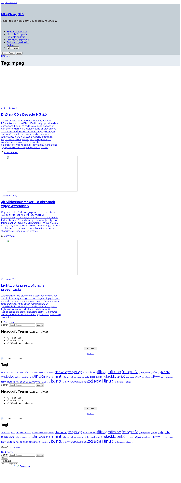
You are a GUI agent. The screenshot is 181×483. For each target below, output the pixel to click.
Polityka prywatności (18, 42)
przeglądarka (147, 377)
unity (65, 382)
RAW (156, 376)
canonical (35, 372)
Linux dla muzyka (16, 37)
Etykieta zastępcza (17, 31)
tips (42, 382)
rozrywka (164, 377)
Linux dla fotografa (17, 34)
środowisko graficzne (123, 382)
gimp (141, 372)
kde (19, 377)
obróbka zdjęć (114, 376)
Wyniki (90, 353)
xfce (78, 382)
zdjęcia (84, 381)
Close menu (13, 48)
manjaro (48, 376)
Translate (25, 466)
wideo (71, 381)
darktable (51, 372)
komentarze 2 (11, 152)
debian (60, 372)
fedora (93, 372)
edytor (86, 372)
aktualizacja (5, 372)
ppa (138, 376)
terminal (5, 381)
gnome (147, 372)
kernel (23, 377)
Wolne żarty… (17, 340)
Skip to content (9, 2)
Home (4, 56)
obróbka (85, 377)
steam (170, 377)
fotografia (130, 372)
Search (4, 325)
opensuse (130, 377)
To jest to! (15, 337)
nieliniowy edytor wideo (71, 377)
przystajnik (14, 447)
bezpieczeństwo (23, 372)
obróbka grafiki (97, 377)
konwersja (30, 377)
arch (13, 372)
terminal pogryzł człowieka (25, 381)
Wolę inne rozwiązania (22, 343)
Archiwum (12, 45)
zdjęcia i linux (100, 381)
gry (159, 372)
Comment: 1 (10, 236)
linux (38, 376)
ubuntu (55, 381)
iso (16, 377)
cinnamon (43, 372)
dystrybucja (73, 372)
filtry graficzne (109, 372)
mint (57, 376)
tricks (46, 382)
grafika (154, 372)
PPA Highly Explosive (18, 39)
